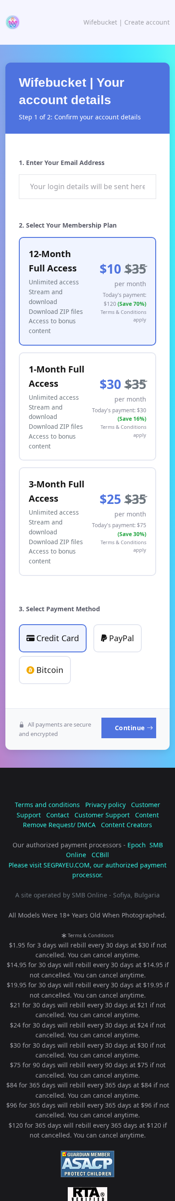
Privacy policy (105, 804)
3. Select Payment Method (59, 609)
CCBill (100, 854)
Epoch (136, 845)
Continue (130, 727)
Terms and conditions (47, 804)
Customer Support (102, 815)
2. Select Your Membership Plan (68, 225)
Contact (57, 815)
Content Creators (126, 824)
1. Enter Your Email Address (62, 162)
